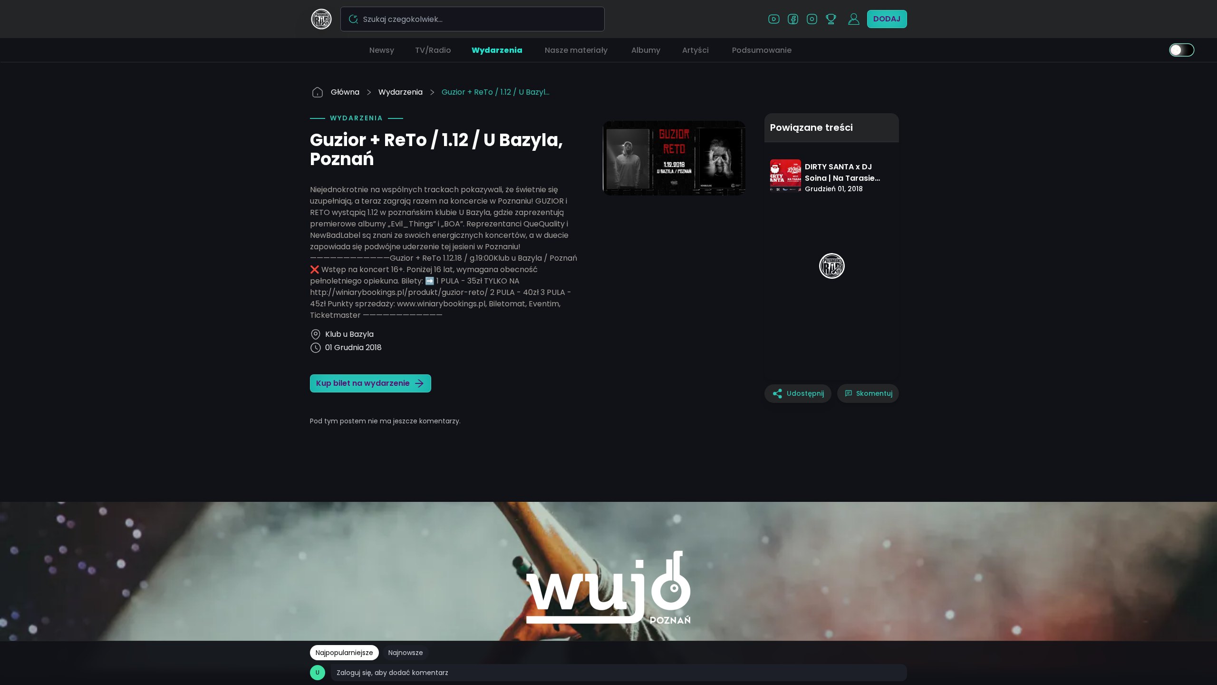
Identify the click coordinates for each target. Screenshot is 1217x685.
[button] (381, 50)
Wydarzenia (400, 92)
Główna (345, 92)
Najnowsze (405, 652)
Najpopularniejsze (344, 652)
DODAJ (887, 18)
